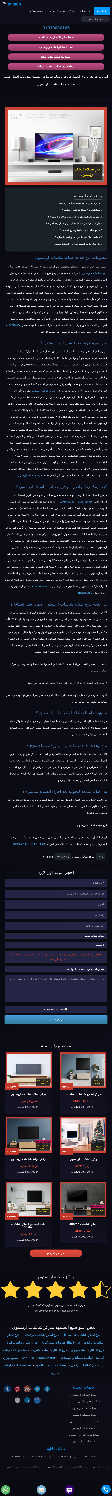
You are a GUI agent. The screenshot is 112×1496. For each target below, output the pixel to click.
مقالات (71, 11)
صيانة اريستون (102, 11)
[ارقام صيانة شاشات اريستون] (29, 1134)
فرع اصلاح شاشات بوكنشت (41, 1335)
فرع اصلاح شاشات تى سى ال (82, 1335)
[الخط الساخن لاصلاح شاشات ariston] (29, 1199)
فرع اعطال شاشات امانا (22, 1342)
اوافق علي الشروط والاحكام (54, 1009)
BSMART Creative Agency (39, 1357)
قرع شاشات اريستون (100, 1467)
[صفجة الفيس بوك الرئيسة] (17, 1400)
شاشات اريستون (13, 1467)
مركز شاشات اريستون (78, 1467)
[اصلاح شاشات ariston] (83, 1199)
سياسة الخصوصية (57, 11)
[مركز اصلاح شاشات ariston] (83, 1070)
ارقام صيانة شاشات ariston (42, 1457)
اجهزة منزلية (85, 11)
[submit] (84, 19)
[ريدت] (27, 1388)
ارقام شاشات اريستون (56, 1467)
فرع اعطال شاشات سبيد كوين (60, 1342)
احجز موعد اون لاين (37, 11)
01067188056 (13, 325)
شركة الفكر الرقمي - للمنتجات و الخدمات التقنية (65, 1365)
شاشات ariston (20, 1457)
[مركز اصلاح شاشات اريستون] (29, 1070)
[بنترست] (17, 1388)
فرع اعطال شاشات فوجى (87, 1350)
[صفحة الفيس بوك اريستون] (47, 1388)
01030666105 (56, 28)
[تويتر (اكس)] (37, 1388)
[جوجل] (37, 1400)
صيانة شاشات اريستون (54, 257)
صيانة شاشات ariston (93, 1457)
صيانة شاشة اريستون (43, 390)
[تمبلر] (7, 1388)
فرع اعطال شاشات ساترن (50, 1350)
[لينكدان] (27, 1400)
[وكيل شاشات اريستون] (83, 1134)
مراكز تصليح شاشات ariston (68, 1457)
